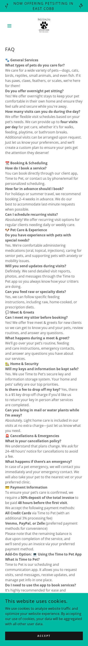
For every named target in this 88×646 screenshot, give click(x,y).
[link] (44, 25)
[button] (11, 25)
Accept (43, 636)
